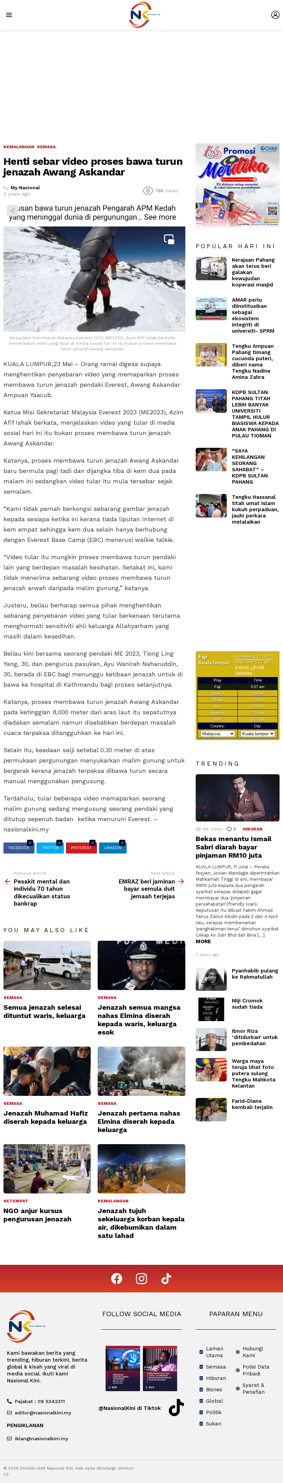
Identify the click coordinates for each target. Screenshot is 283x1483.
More (203, 941)
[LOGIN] (275, 15)
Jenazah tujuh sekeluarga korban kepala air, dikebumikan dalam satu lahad (141, 1223)
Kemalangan (113, 1201)
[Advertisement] (141, 81)
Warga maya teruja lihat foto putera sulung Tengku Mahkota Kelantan (253, 1073)
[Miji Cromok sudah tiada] (211, 1009)
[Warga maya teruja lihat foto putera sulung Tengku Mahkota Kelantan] (211, 1069)
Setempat (15, 1201)
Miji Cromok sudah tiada (247, 1004)
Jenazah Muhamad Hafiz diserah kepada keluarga (45, 1117)
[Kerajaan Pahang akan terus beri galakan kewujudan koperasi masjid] (211, 268)
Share (12, 210)
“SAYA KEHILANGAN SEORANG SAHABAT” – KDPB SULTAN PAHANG (250, 466)
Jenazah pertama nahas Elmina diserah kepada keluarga (139, 1121)
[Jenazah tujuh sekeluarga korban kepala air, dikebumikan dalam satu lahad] (141, 1168)
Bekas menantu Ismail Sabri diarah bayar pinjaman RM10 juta (233, 847)
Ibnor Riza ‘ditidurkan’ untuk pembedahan (255, 1037)
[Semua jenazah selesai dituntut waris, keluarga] (47, 965)
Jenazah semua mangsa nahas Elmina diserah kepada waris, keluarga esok (139, 1020)
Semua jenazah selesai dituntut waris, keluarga (44, 1011)
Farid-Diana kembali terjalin (252, 1104)
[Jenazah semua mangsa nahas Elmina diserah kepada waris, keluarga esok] (141, 965)
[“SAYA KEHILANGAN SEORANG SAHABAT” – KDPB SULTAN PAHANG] (211, 459)
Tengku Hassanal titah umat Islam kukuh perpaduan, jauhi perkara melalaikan (255, 509)
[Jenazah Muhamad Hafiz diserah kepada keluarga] (47, 1071)
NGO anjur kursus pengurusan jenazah (37, 1215)
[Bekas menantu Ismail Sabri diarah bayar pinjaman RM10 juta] (238, 797)
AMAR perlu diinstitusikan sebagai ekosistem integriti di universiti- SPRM (253, 315)
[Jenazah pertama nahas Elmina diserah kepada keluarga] (141, 1071)
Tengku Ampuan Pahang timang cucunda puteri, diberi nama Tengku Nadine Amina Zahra (253, 361)
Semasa (12, 997)
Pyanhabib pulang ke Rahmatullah (255, 974)
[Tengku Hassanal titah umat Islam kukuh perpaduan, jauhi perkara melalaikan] (211, 505)
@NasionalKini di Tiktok (129, 1408)
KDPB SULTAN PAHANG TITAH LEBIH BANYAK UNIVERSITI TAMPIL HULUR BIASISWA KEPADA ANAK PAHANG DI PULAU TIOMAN (255, 414)
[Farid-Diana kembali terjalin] (211, 1109)
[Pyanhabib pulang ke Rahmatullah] (211, 979)
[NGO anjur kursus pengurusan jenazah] (47, 1168)
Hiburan (252, 829)
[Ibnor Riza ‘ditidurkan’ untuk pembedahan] (211, 1039)
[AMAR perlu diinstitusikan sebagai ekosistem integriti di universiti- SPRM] (211, 308)
